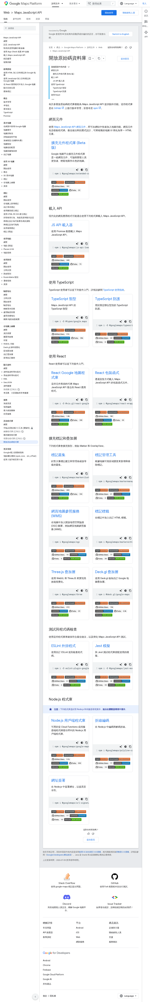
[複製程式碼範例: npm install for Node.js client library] (86, 742)
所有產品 (47, 984)
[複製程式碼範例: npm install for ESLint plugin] (86, 664)
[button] (19, 154)
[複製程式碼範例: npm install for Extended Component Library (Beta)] (86, 169)
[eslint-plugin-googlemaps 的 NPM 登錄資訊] (68, 677)
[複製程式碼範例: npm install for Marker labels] (130, 538)
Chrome (46, 965)
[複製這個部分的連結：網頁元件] (66, 119)
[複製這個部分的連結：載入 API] (65, 209)
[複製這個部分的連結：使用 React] (69, 356)
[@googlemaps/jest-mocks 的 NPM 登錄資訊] (112, 677)
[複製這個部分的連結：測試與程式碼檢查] (80, 629)
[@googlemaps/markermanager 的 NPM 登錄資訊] (112, 490)
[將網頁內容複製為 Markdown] (99, 58)
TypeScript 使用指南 (113, 290)
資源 (38, 19)
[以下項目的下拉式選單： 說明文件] (63, 3)
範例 (28, 19)
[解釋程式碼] (77, 169)
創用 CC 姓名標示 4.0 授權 (90, 852)
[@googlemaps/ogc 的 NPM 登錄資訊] (68, 551)
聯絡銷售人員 (129, 12)
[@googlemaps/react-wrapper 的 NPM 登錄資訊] (112, 413)
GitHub (57, 108)
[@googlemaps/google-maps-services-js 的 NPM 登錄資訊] (68, 756)
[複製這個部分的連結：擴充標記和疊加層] (80, 438)
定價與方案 (114, 928)
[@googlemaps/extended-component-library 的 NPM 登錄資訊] (68, 183)
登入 (144, 3)
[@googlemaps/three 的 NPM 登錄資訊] (68, 603)
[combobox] (101, 3)
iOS (77, 932)
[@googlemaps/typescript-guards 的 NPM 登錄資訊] (111, 334)
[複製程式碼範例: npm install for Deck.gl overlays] (130, 590)
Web (7, 12)
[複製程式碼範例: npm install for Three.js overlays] (86, 590)
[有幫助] (126, 47)
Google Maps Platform (73, 47)
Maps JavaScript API (28, 12)
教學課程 (47, 937)
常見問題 (47, 928)
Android (79, 928)
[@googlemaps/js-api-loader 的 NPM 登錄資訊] (67, 257)
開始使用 (109, 12)
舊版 (47, 19)
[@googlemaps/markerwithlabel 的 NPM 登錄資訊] (112, 551)
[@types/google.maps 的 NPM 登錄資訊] (68, 330)
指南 (6, 19)
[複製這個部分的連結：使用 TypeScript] (77, 282)
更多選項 (73, 3)
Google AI (47, 979)
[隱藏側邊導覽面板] (35, 997)
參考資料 (17, 19)
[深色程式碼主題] (82, 169)
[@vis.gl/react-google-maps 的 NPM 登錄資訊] (68, 413)
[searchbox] (20, 28)
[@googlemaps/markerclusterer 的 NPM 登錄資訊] (67, 486)
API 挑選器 (48, 932)
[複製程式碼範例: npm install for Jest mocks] (130, 664)
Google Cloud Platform (53, 974)
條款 (45, 996)
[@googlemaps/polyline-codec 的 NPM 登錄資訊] (112, 759)
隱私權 (53, 996)
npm (95, 108)
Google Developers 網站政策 (59, 855)
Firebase (47, 970)
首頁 (51, 47)
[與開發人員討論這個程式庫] (60, 194)
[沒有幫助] (130, 47)
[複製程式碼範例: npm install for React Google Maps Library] (86, 399)
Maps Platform (31, 4)
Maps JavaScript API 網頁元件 (70, 126)
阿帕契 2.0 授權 (122, 852)
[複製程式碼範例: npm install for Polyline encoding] (130, 746)
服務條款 (113, 942)
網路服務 (80, 942)
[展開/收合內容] (68, 67)
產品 (58, 47)
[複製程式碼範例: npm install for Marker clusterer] (86, 473)
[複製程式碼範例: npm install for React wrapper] (130, 399)
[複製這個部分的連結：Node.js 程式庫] (75, 699)
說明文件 (55, 3)
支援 (111, 937)
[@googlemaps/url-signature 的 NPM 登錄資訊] (68, 812)
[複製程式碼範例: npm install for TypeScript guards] (130, 321)
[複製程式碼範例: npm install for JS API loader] (86, 243)
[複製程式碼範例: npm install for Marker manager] (130, 477)
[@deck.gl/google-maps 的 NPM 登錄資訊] (112, 603)
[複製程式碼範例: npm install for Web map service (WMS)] (86, 538)
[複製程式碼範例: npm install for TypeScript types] (86, 317)
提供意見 (125, 58)
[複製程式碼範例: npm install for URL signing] (86, 799)
